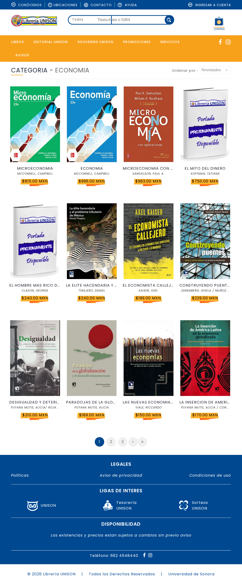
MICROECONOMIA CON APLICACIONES (148, 168)
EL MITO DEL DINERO (205, 168)
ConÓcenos (29, 5)
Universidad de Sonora (191, 574)
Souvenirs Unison (95, 42)
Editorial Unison (51, 42)
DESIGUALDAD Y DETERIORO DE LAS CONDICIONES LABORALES (35, 402)
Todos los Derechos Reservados (122, 574)
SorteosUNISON (200, 505)
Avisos (22, 55)
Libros (17, 42)
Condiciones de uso (210, 475)
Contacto (100, 5)
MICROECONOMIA (35, 168)
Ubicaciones (66, 5)
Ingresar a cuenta (212, 5)
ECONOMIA (92, 168)
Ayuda (130, 5)
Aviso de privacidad (121, 475)
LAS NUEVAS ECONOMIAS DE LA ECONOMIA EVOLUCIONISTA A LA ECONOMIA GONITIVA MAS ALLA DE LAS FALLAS (148, 402)
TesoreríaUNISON (126, 505)
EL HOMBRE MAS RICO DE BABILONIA (35, 285)
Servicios (170, 42)
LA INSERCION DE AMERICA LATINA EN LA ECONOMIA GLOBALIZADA (205, 402)
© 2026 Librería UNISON (51, 574)
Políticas (20, 475)
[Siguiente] (133, 442)
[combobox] (90, 20)
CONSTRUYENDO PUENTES (205, 285)
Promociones (137, 42)
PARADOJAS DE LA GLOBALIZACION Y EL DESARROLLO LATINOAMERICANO (91, 402)
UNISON (48, 505)
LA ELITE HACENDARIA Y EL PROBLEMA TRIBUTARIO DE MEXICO (91, 285)
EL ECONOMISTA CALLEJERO (148, 285)
